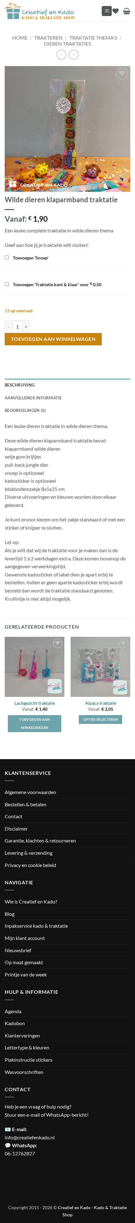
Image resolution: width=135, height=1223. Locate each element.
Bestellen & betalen (25, 804)
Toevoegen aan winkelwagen (53, 339)
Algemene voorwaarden (30, 792)
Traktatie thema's (93, 38)
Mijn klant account (25, 938)
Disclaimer (16, 828)
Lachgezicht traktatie (34, 703)
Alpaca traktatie (100, 703)
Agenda (13, 1011)
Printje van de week (26, 974)
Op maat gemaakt (24, 962)
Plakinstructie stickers (28, 1060)
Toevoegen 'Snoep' (30, 257)
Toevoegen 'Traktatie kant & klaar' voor (56, 284)
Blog (9, 914)
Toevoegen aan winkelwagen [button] (34, 723)
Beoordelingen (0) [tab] (25, 410)
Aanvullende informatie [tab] (33, 397)
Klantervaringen (22, 1035)
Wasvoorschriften (24, 1072)
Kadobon (15, 1023)
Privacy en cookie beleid (30, 865)
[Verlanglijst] (115, 11)
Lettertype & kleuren (27, 1047)
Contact (13, 816)
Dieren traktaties (67, 44)
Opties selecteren (100, 719)
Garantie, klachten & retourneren (40, 840)
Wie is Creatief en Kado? (31, 901)
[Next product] (61, 54)
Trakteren (48, 38)
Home (20, 38)
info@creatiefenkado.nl (30, 1137)
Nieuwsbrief (18, 950)
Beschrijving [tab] (20, 384)
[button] (107, 11)
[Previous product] (73, 54)
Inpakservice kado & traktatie (36, 926)
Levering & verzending (28, 853)
